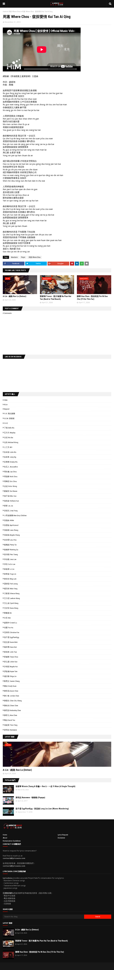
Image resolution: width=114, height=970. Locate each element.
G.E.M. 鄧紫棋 (9, 418)
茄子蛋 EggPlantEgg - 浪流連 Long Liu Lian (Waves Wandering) (42, 809)
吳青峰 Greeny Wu (11, 462)
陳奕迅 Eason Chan (11, 691)
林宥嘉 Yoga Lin (10, 574)
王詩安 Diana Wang (11, 608)
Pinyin (23, 257)
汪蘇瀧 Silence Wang (11, 593)
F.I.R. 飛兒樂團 (9, 414)
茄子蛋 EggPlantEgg (11, 637)
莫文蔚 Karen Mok (11, 642)
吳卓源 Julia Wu (10, 452)
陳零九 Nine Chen (10, 715)
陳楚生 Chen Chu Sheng (13, 701)
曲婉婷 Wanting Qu (11, 550)
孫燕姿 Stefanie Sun (11, 501)
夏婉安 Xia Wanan (10, 491)
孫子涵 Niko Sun (10, 496)
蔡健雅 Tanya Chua (11, 657)
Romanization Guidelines (12, 841)
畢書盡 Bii (8, 613)
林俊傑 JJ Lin (9, 569)
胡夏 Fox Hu (8, 628)
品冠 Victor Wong (10, 486)
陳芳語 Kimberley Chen (12, 710)
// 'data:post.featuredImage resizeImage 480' (20, 755)
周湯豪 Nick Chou (10, 476)
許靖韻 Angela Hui (11, 667)
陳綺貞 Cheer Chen (11, 705)
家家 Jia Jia (8, 506)
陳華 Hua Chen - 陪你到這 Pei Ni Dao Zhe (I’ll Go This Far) (39, 952)
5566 (5, 400)
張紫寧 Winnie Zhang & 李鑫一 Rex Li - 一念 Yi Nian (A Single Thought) (45, 786)
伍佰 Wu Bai (8, 437)
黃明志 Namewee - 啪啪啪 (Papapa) (30, 797)
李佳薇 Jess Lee (10, 559)
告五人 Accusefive (11, 467)
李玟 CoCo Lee (9, 564)
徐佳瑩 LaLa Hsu (10, 540)
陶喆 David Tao (9, 720)
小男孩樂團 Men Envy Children (15, 515)
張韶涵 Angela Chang (12, 535)
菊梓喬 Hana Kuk (10, 647)
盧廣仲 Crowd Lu (10, 623)
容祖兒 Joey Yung (11, 511)
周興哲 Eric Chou (10, 481)
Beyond (6, 409)
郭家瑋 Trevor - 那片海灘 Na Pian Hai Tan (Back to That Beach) (41, 941)
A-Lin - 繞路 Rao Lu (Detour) (14, 296)
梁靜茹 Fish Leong (11, 584)
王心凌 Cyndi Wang (11, 603)
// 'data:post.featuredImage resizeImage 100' (8, 789)
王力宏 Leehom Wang (12, 598)
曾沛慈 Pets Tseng (11, 554)
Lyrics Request (63, 835)
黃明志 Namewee (10, 730)
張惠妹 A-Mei (9, 520)
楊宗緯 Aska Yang (10, 589)
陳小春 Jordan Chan (11, 696)
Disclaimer (61, 838)
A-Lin (6, 404)
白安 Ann (7, 618)
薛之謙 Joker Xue (10, 662)
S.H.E (6, 423)
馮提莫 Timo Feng (10, 725)
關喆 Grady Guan (10, 686)
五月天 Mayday (9, 433)
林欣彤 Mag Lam (10, 579)
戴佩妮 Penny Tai (10, 545)
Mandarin (14, 257)
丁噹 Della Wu (9, 428)
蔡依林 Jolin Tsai (10, 652)
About (5, 838)
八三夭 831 (8, 447)
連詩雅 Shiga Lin (10, 676)
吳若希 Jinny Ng (10, 457)
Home (5, 12)
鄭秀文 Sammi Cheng (12, 681)
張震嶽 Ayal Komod (11, 525)
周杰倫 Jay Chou (10, 472)
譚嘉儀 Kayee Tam (10, 671)
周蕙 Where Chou (14, 12)
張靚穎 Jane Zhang (11, 530)
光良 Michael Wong (11, 442)
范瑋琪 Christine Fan (11, 632)
